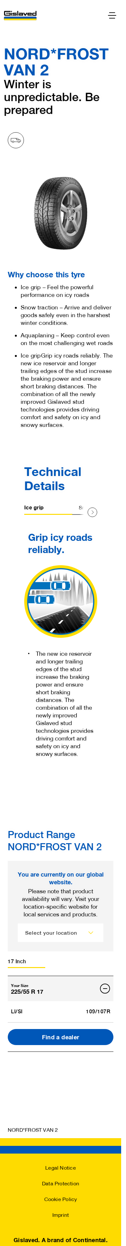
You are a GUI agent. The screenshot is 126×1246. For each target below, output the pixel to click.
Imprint (60, 1215)
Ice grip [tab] (34, 507)
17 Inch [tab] (17, 962)
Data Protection (60, 1183)
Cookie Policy (60, 1199)
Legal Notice (60, 1167)
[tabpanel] (60, 641)
